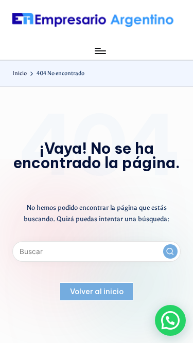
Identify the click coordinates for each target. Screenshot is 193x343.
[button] (170, 251)
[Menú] (100, 50)
